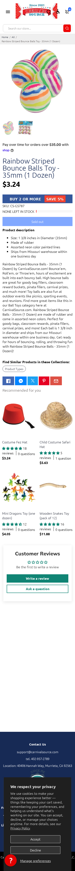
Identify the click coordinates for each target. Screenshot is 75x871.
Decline (35, 850)
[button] (11, 860)
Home (5, 37)
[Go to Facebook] (8, 380)
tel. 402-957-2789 (37, 759)
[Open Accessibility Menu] (57, 11)
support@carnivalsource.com (37, 752)
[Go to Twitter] (33, 380)
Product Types (14, 369)
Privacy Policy (20, 828)
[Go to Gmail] (56, 380)
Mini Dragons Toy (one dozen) (18, 515)
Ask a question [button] (37, 589)
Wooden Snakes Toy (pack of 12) (54, 515)
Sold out (37, 221)
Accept (35, 839)
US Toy (6, 437)
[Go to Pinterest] (44, 380)
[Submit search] (67, 28)
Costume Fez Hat (14, 442)
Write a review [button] (37, 578)
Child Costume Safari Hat (55, 444)
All (13, 37)
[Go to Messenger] (21, 380)
